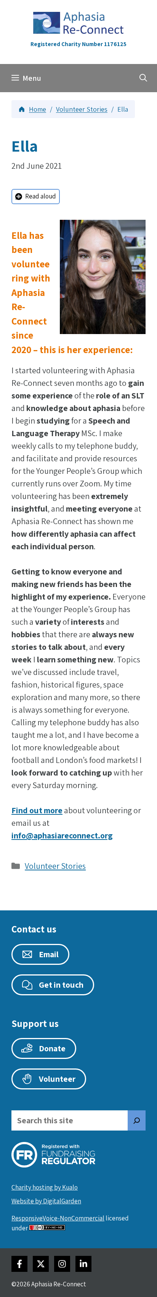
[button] (143, 78)
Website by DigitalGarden (46, 1201)
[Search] (137, 1120)
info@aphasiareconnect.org (62, 835)
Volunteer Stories (55, 865)
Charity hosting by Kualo (44, 1187)
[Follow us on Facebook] (19, 1264)
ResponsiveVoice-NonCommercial (57, 1218)
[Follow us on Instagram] (62, 1264)
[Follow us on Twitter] (41, 1264)
